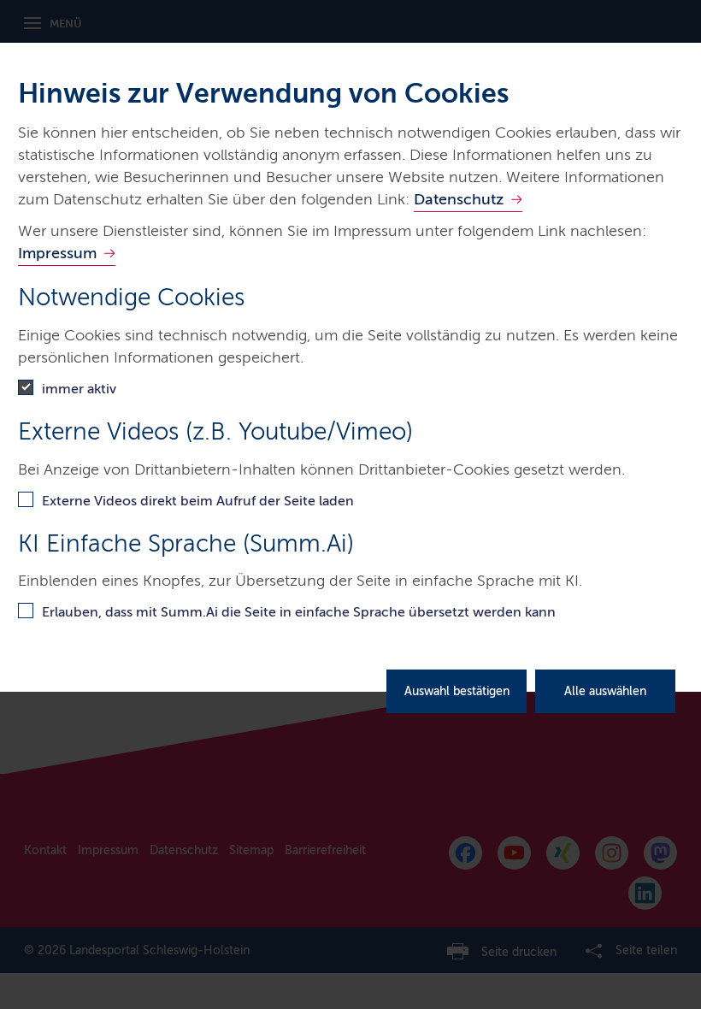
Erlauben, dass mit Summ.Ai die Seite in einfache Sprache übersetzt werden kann (299, 612)
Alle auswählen (605, 691)
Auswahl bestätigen (457, 691)
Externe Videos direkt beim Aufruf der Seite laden (198, 501)
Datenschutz (459, 199)
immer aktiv (79, 389)
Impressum (57, 253)
